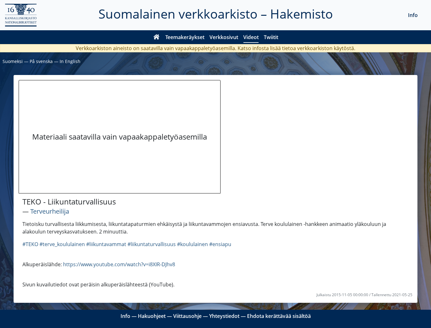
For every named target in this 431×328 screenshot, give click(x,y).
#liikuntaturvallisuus (151, 244)
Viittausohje (187, 316)
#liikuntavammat (106, 244)
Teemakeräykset (184, 37)
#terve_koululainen (62, 244)
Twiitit (271, 37)
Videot (251, 37)
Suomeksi (13, 61)
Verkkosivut (224, 37)
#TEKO (30, 244)
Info (413, 15)
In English (70, 61)
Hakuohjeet (152, 316)
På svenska (41, 61)
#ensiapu (220, 244)
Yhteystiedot (224, 316)
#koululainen (192, 244)
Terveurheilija (49, 211)
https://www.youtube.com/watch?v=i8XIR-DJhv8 (119, 264)
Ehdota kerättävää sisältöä (279, 316)
